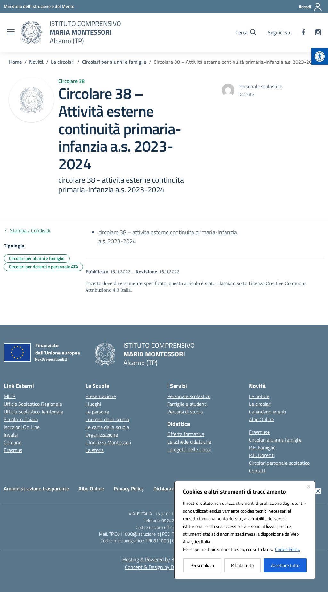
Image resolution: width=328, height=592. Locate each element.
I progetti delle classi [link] (189, 449)
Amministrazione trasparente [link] (36, 488)
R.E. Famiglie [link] (262, 447)
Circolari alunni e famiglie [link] (275, 440)
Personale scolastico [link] (188, 396)
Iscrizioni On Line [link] (22, 427)
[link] (319, 56)
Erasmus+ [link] (259, 432)
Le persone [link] (97, 411)
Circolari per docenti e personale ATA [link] (43, 266)
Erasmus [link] (13, 450)
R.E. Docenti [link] (262, 455)
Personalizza (202, 565)
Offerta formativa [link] (185, 434)
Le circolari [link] (260, 404)
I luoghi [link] (93, 404)
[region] (244, 530)
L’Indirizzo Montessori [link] (108, 442)
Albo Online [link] (261, 419)
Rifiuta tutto (242, 565)
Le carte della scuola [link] (107, 427)
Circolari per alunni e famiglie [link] (36, 258)
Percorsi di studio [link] (185, 411)
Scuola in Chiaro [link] (21, 419)
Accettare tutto (285, 565)
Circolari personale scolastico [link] (279, 463)
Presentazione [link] (101, 396)
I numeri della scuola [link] (107, 419)
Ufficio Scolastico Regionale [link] (33, 404)
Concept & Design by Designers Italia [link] (164, 567)
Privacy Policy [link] (129, 488)
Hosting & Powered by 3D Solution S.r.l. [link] (164, 559)
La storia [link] (95, 450)
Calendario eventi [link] (267, 411)
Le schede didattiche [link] (189, 442)
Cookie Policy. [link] (287, 549)
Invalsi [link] (11, 434)
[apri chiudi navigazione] (11, 32)
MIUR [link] (10, 396)
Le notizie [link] (259, 396)
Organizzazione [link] (102, 434)
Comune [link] (12, 442)
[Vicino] (308, 486)
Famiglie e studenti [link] (187, 404)
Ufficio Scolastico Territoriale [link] (33, 411)
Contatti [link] (257, 470)
